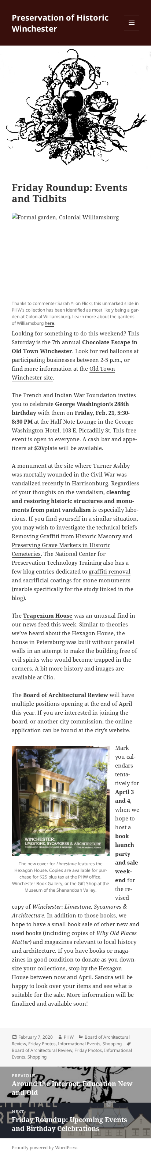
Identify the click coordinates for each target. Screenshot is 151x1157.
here (49, 323)
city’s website (112, 730)
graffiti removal (109, 571)
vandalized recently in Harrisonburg (60, 483)
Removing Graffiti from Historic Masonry (66, 536)
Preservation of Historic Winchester (60, 23)
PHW (69, 1037)
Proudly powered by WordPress (44, 1148)
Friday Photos (42, 1044)
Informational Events (79, 1044)
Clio (48, 677)
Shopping (112, 1044)
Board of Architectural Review (42, 1050)
